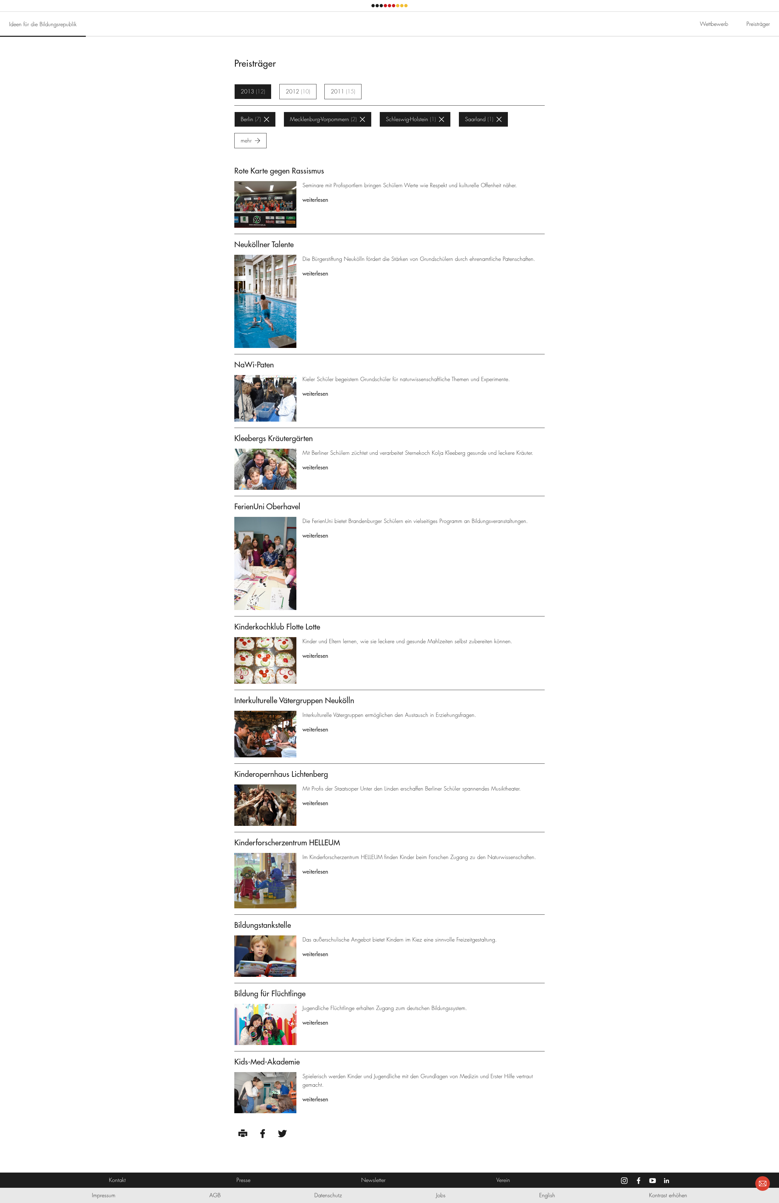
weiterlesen (315, 199)
